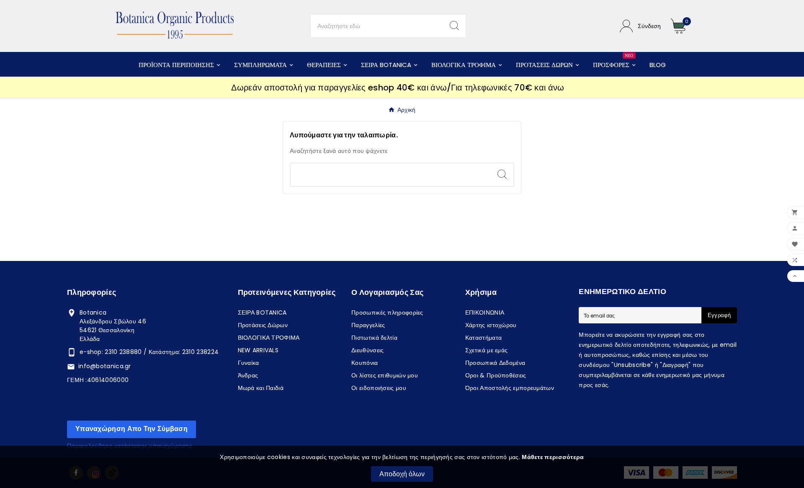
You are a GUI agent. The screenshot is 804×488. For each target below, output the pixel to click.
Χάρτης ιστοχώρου (491, 325)
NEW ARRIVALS (258, 350)
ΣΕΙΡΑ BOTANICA (262, 312)
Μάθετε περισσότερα (553, 457)
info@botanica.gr (104, 366)
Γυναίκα (248, 363)
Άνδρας (248, 375)
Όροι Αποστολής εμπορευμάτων (509, 388)
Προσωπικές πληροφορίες (387, 312)
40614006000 (108, 380)
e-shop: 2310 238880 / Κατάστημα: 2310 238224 (149, 352)
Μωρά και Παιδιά (261, 388)
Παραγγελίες (368, 325)
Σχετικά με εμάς (486, 350)
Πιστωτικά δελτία (374, 337)
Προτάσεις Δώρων (263, 325)
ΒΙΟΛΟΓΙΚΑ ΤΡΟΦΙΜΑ (269, 337)
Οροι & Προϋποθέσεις (495, 375)
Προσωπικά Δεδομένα (495, 363)
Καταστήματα (483, 337)
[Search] (454, 25)
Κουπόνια (364, 363)
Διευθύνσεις (367, 350)
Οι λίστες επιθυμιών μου (384, 375)
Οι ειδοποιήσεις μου (378, 388)
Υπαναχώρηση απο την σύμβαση (131, 429)
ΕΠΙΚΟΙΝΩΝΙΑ (484, 312)
